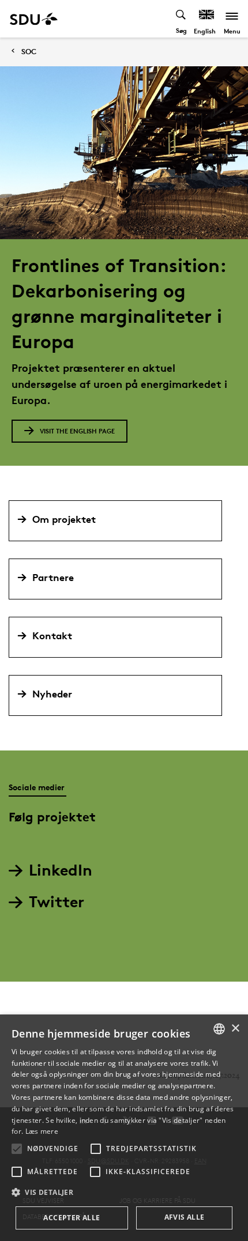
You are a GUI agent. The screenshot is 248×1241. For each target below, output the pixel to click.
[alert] (124, 1127)
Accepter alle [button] (71, 1218)
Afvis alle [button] (184, 1217)
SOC (28, 51)
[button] (16, 1148)
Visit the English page (77, 431)
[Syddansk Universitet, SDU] (34, 19)
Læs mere (41, 1131)
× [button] (235, 1028)
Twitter (56, 901)
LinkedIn (60, 870)
